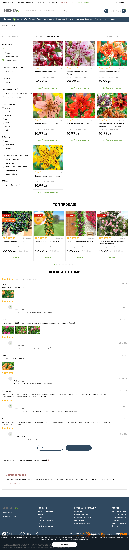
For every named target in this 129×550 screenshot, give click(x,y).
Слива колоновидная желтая (47, 241)
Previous (5, 234)
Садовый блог (120, 2)
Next (123, 234)
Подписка (78, 511)
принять (64, 544)
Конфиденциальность (46, 526)
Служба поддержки (45, 520)
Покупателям (8, 2)
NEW (25, 19)
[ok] (30, 534)
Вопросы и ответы (119, 523)
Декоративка (78, 19)
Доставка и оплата (25, 2)
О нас (40, 517)
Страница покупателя (82, 517)
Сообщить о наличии (48, 88)
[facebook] (9, 534)
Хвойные (89, 19)
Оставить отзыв (67, 2)
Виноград (60, 19)
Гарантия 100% (117, 520)
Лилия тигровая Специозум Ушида (78, 73)
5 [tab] (66, 264)
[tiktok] (36, 534)
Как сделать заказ (119, 511)
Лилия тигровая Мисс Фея (45, 72)
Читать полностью (13, 483)
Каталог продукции (45, 511)
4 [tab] (63, 264)
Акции (19, 19)
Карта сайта (79, 520)
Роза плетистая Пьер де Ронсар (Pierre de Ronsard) (112, 242)
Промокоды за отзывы (82, 523)
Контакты (53, 2)
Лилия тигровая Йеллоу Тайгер (47, 176)
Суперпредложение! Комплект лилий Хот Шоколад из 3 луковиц (112, 125)
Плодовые (41, 19)
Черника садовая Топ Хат (13, 241)
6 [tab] (69, 264)
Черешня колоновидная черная (80, 241)
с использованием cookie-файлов (75, 539)
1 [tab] (54, 264)
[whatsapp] (4, 534)
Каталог (7, 19)
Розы (68, 19)
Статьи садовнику (81, 514)
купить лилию (8, 460)
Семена (32, 19)
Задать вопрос (83, 2)
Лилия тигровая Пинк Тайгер (46, 124)
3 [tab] (60, 264)
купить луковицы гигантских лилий (32, 460)
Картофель (99, 19)
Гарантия (41, 2)
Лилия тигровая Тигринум (109, 72)
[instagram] (14, 534)
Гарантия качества (119, 517)
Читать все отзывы (50, 448)
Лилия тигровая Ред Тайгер (78, 124)
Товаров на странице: (114, 36)
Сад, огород (110, 19)
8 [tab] (74, 264)
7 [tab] (72, 264)
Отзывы (115, 526)
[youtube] (20, 534)
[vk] (25, 534)
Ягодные (51, 19)
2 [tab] (57, 264)
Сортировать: (38, 36)
